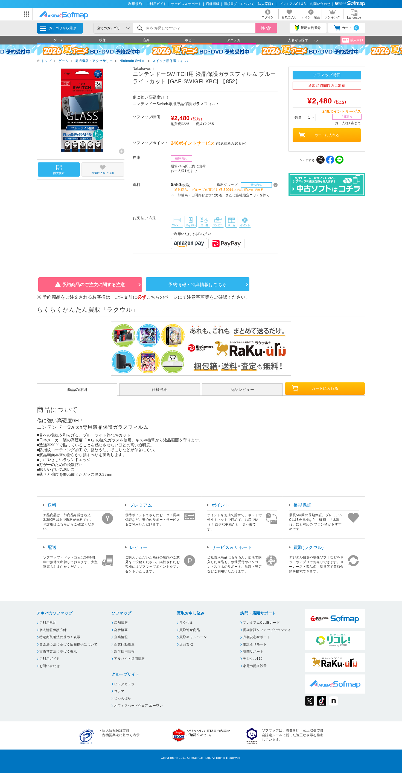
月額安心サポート (256, 637)
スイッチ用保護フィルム (171, 61)
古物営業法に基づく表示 (58, 651)
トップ (46, 61)
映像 (102, 40)
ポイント (221, 505)
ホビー (190, 40)
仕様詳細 (160, 389)
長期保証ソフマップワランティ (267, 630)
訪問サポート (253, 651)
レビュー (139, 547)
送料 (52, 505)
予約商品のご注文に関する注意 (93, 284)
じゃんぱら (122, 698)
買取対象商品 (189, 630)
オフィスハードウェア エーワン (138, 705)
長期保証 (302, 505)
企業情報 (121, 637)
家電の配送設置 (255, 666)
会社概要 (121, 630)
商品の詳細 (77, 389)
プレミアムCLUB (292, 4)
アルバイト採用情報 (129, 659)
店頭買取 (186, 644)
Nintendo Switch (133, 61)
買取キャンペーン (193, 637)
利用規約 (135, 4)
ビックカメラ (124, 684)
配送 (52, 547)
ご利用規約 (47, 623)
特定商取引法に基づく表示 (59, 637)
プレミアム (141, 505)
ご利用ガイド (156, 4)
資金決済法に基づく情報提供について (68, 644)
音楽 (146, 40)
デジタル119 (253, 659)
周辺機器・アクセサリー (94, 61)
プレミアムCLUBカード (261, 623)
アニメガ (234, 40)
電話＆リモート (255, 644)
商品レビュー (242, 389)
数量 (299, 117)
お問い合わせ (320, 4)
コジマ (119, 691)
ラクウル (186, 623)
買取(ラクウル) (308, 547)
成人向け (353, 40)
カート (349, 28)
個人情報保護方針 (53, 630)
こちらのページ (162, 297)
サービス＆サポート (186, 4)
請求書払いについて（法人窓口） (249, 4)
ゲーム (59, 40)
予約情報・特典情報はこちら (197, 284)
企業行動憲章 (124, 644)
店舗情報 (213, 4)
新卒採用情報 (124, 651)
